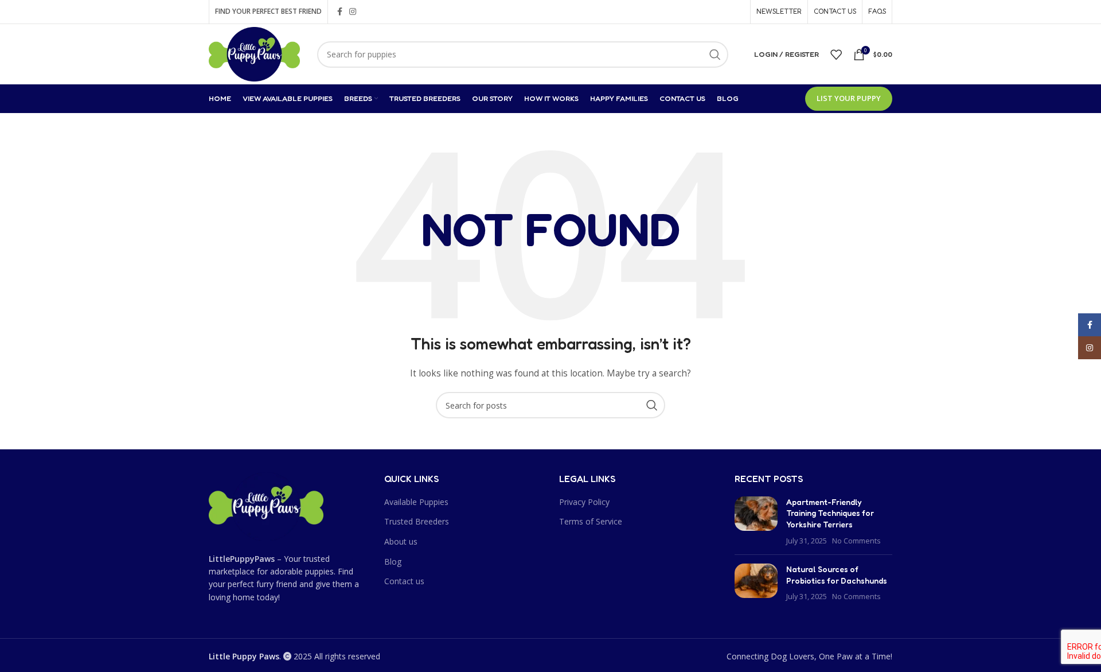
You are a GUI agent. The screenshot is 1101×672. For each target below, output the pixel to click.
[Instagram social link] (353, 12)
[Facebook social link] (340, 12)
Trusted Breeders (416, 521)
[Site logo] (254, 53)
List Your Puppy (849, 98)
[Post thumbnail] (756, 521)
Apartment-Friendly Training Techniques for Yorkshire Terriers (830, 513)
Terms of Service (590, 521)
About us (400, 541)
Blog (392, 561)
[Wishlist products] (836, 54)
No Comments (856, 541)
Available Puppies (416, 501)
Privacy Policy (584, 501)
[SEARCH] (715, 54)
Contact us (404, 581)
